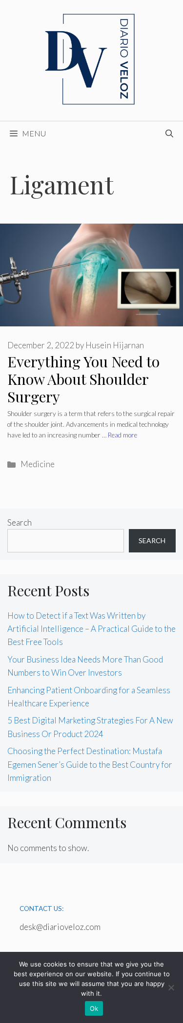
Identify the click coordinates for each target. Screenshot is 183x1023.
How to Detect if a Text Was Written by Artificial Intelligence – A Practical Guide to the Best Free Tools (91, 628)
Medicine (37, 464)
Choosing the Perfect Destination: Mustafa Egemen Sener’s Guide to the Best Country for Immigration (89, 764)
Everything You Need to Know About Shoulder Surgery (83, 379)
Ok (94, 1008)
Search (19, 522)
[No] (171, 987)
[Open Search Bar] (169, 133)
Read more (122, 435)
